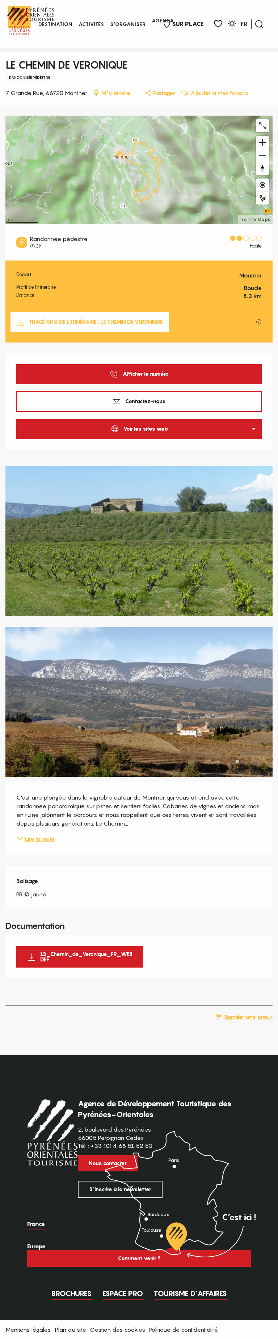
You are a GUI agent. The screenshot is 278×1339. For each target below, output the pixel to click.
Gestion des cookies (117, 1329)
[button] (259, 24)
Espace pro (122, 1293)
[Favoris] (218, 24)
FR (244, 23)
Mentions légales (28, 1329)
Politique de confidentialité (183, 1329)
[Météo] (232, 25)
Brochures (71, 1293)
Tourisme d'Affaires (190, 1293)
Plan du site (70, 1329)
